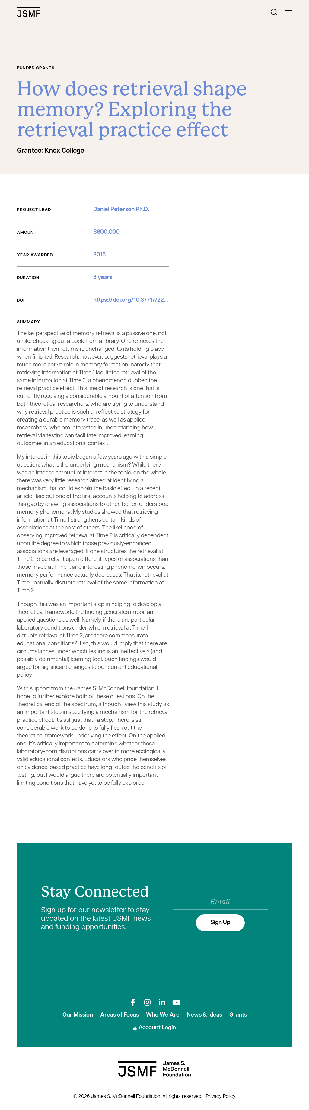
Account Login (157, 1028)
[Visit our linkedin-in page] (161, 1002)
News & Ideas (204, 1015)
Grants (238, 1015)
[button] (274, 12)
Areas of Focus (119, 1015)
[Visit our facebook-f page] (132, 1002)
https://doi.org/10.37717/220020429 (140, 300)
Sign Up (220, 923)
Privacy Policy (221, 1096)
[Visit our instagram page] (147, 1002)
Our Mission (77, 1015)
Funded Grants (36, 68)
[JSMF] (28, 12)
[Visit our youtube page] (176, 1002)
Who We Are (163, 1015)
